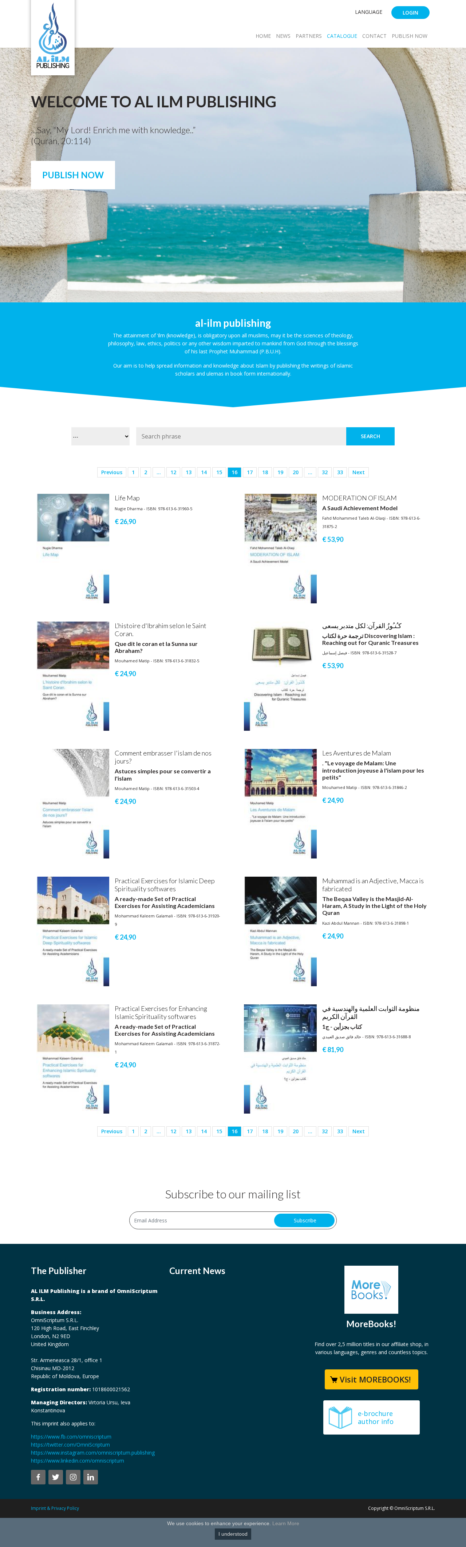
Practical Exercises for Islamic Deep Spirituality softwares (165, 885)
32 (325, 472)
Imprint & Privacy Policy (55, 1508)
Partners (309, 35)
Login (410, 12)
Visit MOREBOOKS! (375, 1379)
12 (173, 472)
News (283, 35)
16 (234, 472)
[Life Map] (72, 547)
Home (263, 35)
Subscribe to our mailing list (233, 1194)
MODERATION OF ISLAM (359, 498)
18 (265, 472)
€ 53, (332, 539)
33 (340, 472)
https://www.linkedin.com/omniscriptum (77, 1460)
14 (204, 472)
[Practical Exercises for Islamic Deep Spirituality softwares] (72, 930)
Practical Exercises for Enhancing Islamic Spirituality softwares (161, 1012)
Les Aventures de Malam (356, 753)
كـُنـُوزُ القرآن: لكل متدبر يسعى (362, 626)
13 (188, 472)
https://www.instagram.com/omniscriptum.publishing (93, 1452)
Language (368, 11)
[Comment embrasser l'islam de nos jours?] (72, 803)
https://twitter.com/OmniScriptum (70, 1444)
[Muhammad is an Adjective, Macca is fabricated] (280, 930)
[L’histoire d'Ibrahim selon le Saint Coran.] (72, 675)
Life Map (127, 498)
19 (280, 472)
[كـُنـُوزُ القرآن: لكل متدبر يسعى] (280, 675)
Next (358, 472)
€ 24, (125, 674)
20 (296, 472)
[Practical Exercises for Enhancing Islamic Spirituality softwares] (72, 1058)
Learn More (285, 1523)
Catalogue (342, 35)
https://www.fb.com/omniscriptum (71, 1436)
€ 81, (332, 1050)
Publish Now (409, 35)
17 (250, 472)
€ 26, (125, 521)
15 (219, 472)
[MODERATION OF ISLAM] (280, 547)
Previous (111, 472)
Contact (374, 35)
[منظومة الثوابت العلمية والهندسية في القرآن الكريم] (280, 1058)
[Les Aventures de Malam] (280, 803)
